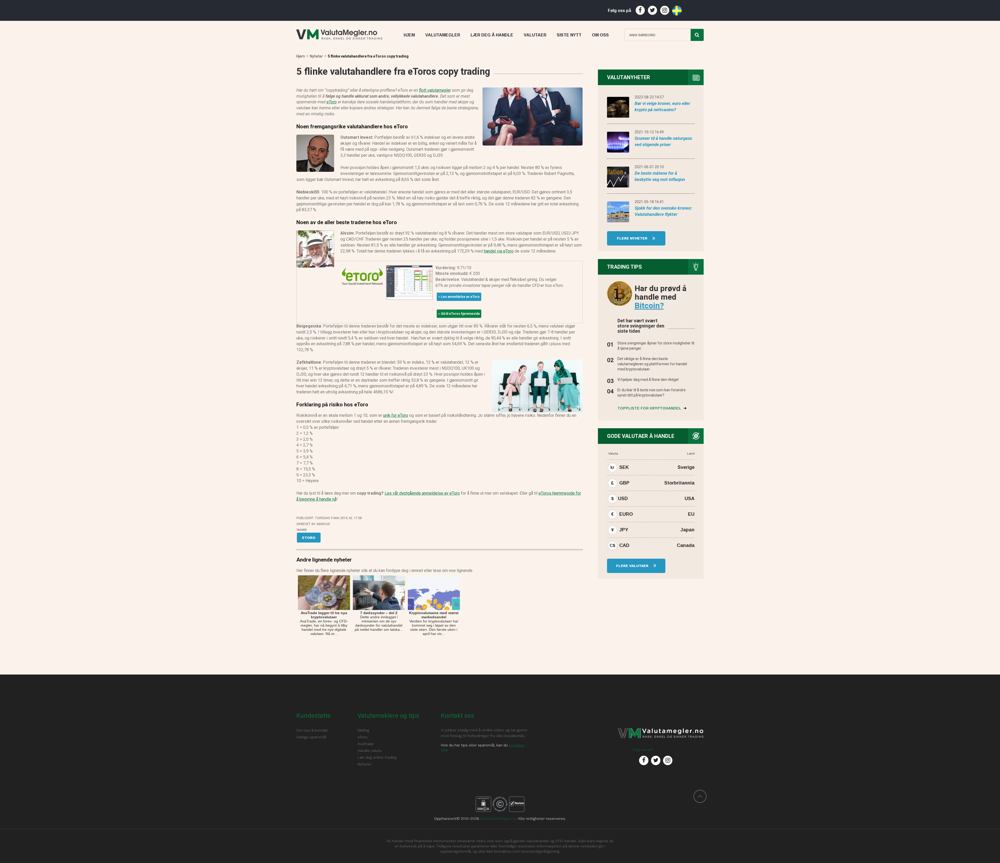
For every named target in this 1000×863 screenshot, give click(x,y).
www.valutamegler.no (498, 818)
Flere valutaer (632, 566)
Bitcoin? (649, 305)
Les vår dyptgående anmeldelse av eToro (422, 493)
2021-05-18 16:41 (649, 202)
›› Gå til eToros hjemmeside (459, 314)
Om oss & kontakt (312, 730)
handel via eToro (499, 251)
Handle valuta (370, 750)
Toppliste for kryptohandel (649, 408)
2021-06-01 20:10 (649, 167)
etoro (308, 538)
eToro (332, 101)
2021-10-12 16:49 (649, 132)
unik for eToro (395, 415)
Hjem (300, 56)
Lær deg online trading (377, 757)
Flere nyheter (632, 238)
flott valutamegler (435, 90)
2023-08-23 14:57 (649, 97)
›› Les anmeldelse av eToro (459, 297)
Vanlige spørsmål (311, 737)
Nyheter (316, 56)
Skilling (363, 730)
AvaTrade (366, 744)
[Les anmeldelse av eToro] (362, 276)
